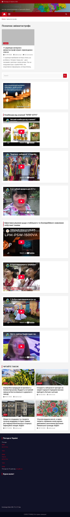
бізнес (5, 383)
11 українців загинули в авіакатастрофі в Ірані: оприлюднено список (18, 50)
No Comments (29, 54)
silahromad (18, 54)
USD (12, 507)
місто (5, 414)
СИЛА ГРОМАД (11, 6)
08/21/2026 (8, 396)
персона (39, 414)
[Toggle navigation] (9, 14)
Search (65, 76)
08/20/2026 (42, 394)
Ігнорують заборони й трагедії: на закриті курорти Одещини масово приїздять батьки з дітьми (50, 390)
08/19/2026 (8, 428)
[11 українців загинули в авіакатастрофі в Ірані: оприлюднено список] (18, 37)
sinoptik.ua (19, 469)
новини (6, 43)
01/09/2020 (8, 54)
